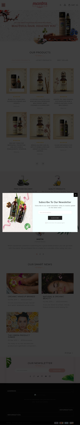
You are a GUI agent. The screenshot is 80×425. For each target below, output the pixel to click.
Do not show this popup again (56, 222)
